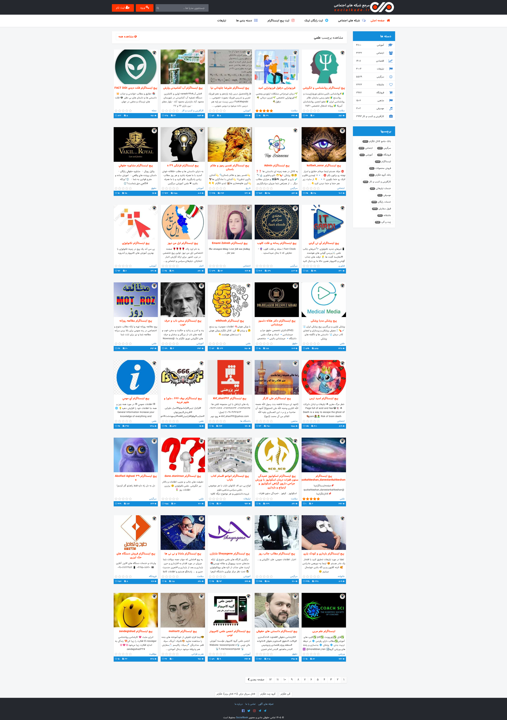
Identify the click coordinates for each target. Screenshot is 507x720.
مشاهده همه (126, 36)
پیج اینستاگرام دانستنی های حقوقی (276, 631)
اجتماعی (370, 53)
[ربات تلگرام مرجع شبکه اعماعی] (265, 711)
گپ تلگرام (285, 694)
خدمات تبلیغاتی (381, 188)
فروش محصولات (380, 168)
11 (278, 679)
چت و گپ (383, 222)
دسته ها (385, 36)
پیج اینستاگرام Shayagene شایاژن (230, 554)
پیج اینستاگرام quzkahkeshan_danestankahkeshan (323, 478)
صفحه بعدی (257, 679)
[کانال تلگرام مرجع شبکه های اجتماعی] (260, 711)
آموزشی (370, 45)
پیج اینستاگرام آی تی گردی (324, 243)
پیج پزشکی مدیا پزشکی (324, 321)
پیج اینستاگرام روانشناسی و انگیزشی (324, 88)
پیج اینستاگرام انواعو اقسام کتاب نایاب (230, 478)
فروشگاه (370, 93)
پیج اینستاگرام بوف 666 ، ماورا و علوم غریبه (183, 400)
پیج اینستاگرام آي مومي (135, 398)
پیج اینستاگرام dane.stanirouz (183, 476)
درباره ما (239, 704)
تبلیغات (370, 69)
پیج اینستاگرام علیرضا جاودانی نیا (230, 88)
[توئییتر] (248, 711)
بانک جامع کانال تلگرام (377, 141)
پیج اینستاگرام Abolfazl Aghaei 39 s (136, 478)
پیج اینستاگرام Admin (277, 166)
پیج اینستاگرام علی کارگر (277, 398)
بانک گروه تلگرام (380, 175)
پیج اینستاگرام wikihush (230, 321)
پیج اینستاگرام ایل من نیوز (183, 243)
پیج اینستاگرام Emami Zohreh (230, 243)
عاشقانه (370, 85)
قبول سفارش (382, 209)
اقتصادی (370, 61)
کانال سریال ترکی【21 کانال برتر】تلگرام (236, 694)
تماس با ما (250, 704)
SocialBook (242, 718)
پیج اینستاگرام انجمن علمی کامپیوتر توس (229, 633)
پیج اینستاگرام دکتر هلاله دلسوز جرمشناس (276, 323)
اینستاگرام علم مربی (323, 631)
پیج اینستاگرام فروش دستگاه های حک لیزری (135, 555)
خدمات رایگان (381, 202)
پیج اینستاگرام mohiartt (183, 631)
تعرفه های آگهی (266, 704)
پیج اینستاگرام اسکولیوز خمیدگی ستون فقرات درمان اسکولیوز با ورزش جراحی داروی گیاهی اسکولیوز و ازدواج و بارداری (276, 482)
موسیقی (370, 108)
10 (285, 679)
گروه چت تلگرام (267, 694)
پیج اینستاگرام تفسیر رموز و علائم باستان (229, 167)
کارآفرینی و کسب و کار (370, 116)
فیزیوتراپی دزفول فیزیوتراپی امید (276, 88)
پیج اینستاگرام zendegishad (135, 631)
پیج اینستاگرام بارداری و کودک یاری (323, 554)
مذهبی (370, 101)
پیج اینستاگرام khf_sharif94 (229, 398)
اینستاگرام (383, 162)
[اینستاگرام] (254, 711)
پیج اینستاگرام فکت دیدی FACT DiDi (135, 88)
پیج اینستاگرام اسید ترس (323, 398)
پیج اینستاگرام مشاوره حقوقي (136, 166)
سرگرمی (370, 77)
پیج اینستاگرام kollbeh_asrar (324, 166)
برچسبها (386, 131)
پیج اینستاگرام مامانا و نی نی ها (183, 554)
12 (270, 679)
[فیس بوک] (243, 711)
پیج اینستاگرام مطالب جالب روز (277, 554)
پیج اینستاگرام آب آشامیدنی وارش (183, 88)
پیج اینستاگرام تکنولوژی (136, 243)
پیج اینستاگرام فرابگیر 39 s (183, 166)
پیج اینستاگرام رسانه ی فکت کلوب (276, 243)
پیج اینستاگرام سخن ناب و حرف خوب (182, 323)
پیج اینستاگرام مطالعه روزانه (135, 321)
